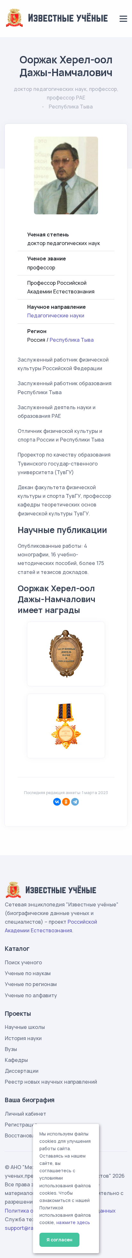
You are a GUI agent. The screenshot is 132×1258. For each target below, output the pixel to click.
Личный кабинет (25, 1113)
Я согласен (59, 1240)
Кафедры (16, 1059)
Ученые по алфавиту (31, 995)
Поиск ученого (23, 962)
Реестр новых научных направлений (51, 1081)
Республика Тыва (72, 339)
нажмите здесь (73, 1222)
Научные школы (25, 1027)
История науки (23, 1038)
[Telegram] (75, 802)
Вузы (11, 1049)
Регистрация (21, 1124)
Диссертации (21, 1070)
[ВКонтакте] (57, 802)
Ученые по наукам (28, 973)
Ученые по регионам (31, 984)
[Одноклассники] (66, 802)
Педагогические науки (55, 315)
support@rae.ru (24, 1227)
